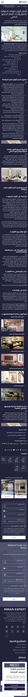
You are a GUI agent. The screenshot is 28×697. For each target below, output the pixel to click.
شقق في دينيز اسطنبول (20, 647)
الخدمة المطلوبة (20, 520)
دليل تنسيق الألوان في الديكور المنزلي (16, 432)
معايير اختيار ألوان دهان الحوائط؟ (15, 55)
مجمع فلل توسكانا (21, 644)
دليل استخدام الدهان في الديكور (10, 285)
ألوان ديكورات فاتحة (23, 460)
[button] (26, 500)
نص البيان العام (12, 534)
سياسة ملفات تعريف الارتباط (14, 680)
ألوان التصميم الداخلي (9, 460)
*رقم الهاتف (21, 509)
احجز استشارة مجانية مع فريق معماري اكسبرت (11, 73)
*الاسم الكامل (21, 504)
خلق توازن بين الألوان (11, 63)
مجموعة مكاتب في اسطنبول (19, 650)
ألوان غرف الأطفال (16, 468)
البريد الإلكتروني (20, 514)
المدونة (19, 6)
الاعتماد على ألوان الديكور (10, 61)
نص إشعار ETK (7, 526)
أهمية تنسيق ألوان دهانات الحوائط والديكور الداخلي (12, 57)
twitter (17, 450)
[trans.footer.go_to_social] (7, 627)
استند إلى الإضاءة (12, 70)
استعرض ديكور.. (21, 497)
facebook (24, 450)
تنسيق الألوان (3, 459)
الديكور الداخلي (22, 438)
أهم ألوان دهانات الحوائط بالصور (12, 71)
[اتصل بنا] (14, 143)
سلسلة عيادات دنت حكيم (20, 653)
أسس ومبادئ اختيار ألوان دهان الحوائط (10, 60)
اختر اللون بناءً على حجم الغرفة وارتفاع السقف (10, 65)
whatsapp (9, 450)
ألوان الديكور (23, 467)
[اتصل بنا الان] (14, 425)
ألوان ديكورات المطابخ (16, 460)
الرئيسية (25, 6)
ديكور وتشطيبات (22, 661)
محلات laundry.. (7, 497)
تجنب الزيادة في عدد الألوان (10, 68)
